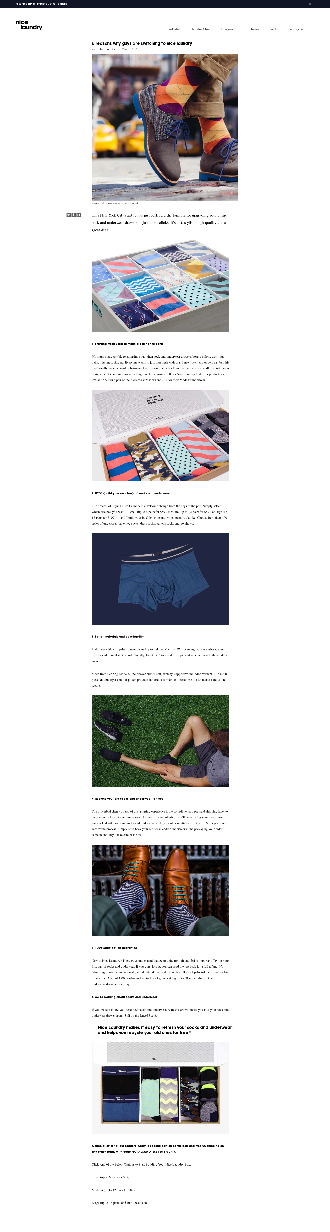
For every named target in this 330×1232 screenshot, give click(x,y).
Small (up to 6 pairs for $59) (110, 1177)
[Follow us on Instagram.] (78, 215)
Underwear (253, 30)
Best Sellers (174, 30)
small (132, 511)
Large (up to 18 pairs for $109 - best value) (120, 1202)
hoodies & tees (201, 30)
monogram (296, 30)
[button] (310, 4)
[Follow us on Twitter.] (69, 215)
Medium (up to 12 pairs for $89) (113, 1190)
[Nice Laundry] (29, 25)
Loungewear (228, 30)
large (219, 511)
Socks (274, 30)
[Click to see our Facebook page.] (74, 215)
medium (173, 511)
